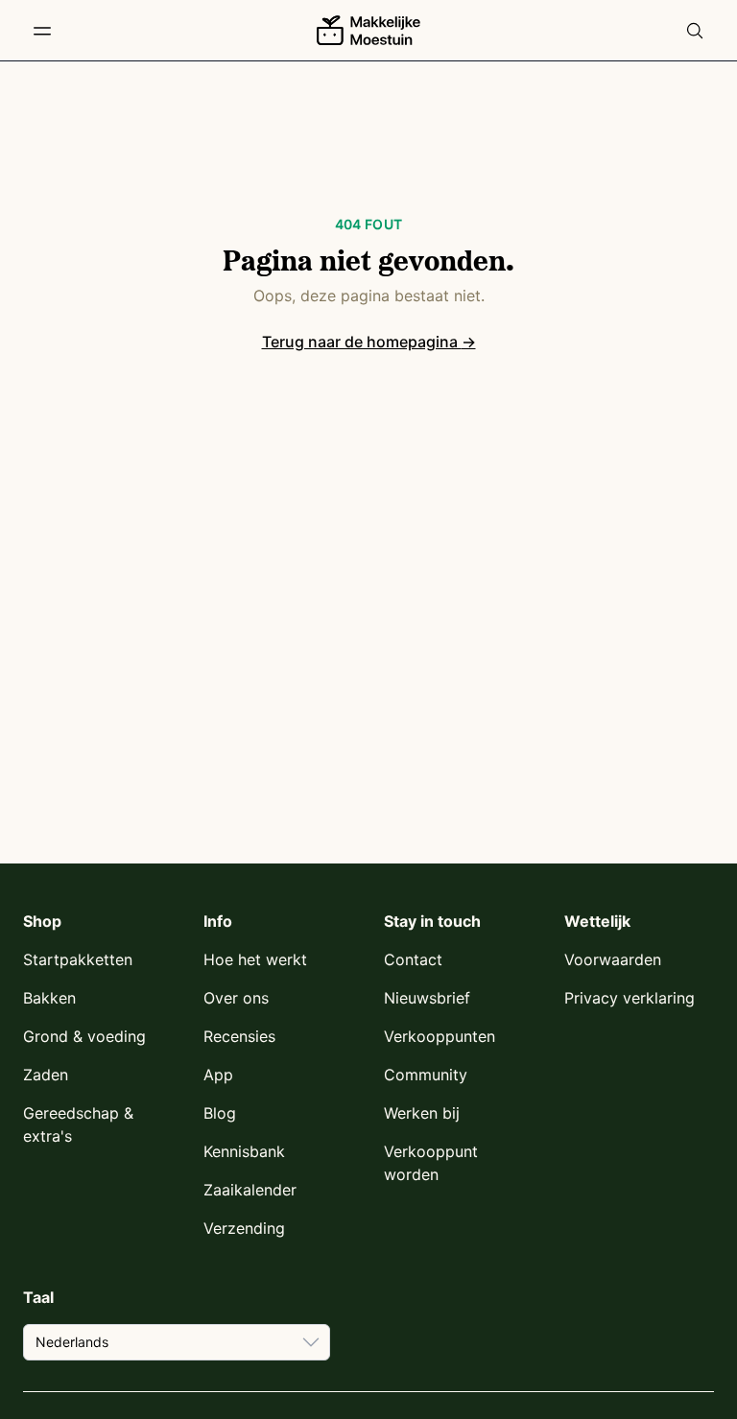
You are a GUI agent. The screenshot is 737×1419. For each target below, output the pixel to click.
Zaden (45, 1074)
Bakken (49, 997)
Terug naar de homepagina (369, 341)
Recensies (239, 1036)
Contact (413, 959)
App (218, 1074)
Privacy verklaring (629, 997)
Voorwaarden (612, 959)
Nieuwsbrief (427, 997)
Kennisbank (244, 1151)
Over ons (236, 997)
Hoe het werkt (255, 959)
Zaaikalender (250, 1189)
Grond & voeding (84, 1036)
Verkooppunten (439, 1036)
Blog (219, 1113)
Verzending (244, 1228)
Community (425, 1074)
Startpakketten (77, 959)
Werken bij (422, 1113)
